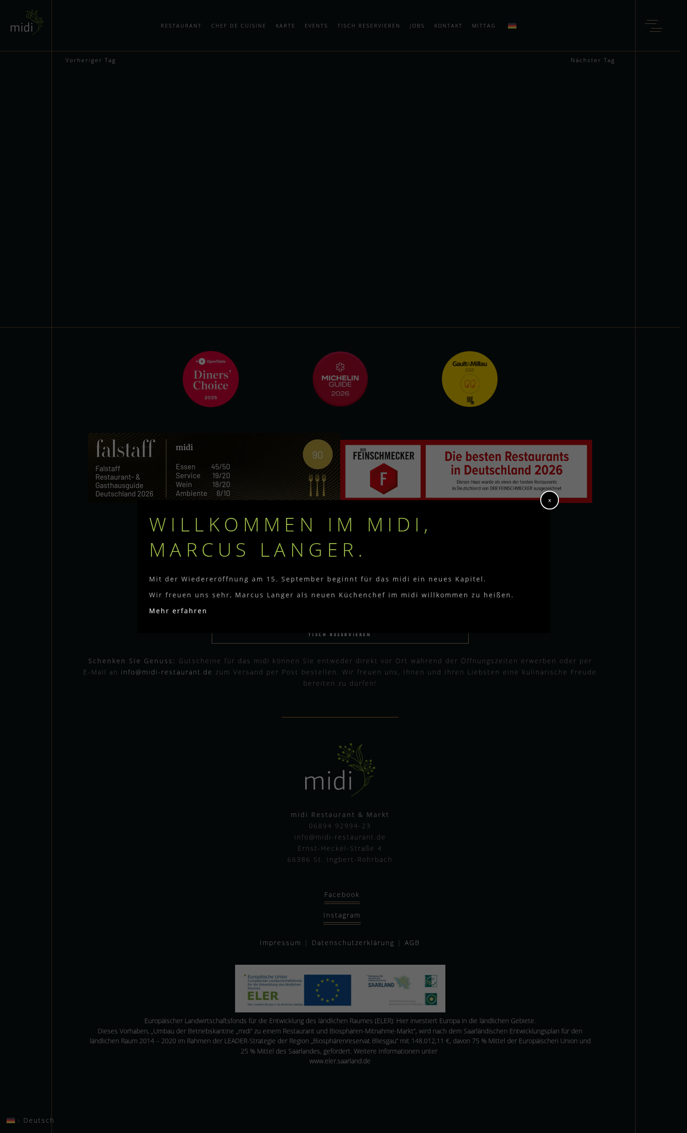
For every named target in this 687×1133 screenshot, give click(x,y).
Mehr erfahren (178, 610)
